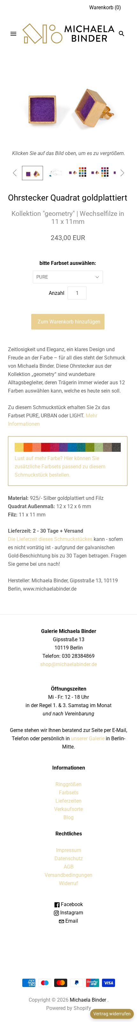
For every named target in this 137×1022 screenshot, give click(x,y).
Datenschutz (68, 858)
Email (71, 921)
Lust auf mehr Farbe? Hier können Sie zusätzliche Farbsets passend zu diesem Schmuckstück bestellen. (60, 466)
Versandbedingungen (68, 875)
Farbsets (68, 793)
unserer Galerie (88, 738)
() (105, 7)
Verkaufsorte (68, 809)
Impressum (68, 850)
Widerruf (68, 883)
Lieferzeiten (68, 801)
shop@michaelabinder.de (68, 664)
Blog (68, 817)
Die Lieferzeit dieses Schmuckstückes (51, 539)
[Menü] (13, 34)
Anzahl (56, 293)
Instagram (71, 913)
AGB (69, 867)
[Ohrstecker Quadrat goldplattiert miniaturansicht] (32, 173)
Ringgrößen (68, 784)
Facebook (71, 904)
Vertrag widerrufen (112, 1013)
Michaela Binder (88, 1000)
